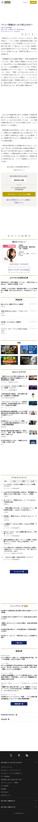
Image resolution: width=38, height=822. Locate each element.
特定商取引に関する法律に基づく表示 (11, 779)
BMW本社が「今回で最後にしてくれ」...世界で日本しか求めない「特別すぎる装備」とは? (19, 283)
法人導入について (6, 795)
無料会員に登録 (19, 180)
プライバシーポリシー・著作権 (9, 782)
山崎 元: (6, 27)
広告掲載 (3, 789)
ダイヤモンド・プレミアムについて (11, 770)
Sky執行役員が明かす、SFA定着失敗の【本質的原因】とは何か (19, 630)
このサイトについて (6, 767)
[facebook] (19, 755)
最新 (5, 481)
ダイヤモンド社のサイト (8, 801)
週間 (23, 481)
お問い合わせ (4, 792)
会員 (32, 481)
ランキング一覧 (19, 572)
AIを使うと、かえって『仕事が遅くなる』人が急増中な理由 (19, 636)
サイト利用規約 (5, 776)
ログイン (25, 2)
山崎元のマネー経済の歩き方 (17, 29)
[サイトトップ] (7, 2)
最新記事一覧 (19, 704)
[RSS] (27, 755)
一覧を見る (19, 643)
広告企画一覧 (5, 719)
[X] (11, 755)
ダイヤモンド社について (8, 807)
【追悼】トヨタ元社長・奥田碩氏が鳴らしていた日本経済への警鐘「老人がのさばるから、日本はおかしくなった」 (19, 290)
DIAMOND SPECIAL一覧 (9, 715)
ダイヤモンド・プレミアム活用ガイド (11, 773)
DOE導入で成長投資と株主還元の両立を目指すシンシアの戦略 (19, 611)
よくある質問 (4, 786)
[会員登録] (33, 2)
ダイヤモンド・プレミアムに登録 (19, 194)
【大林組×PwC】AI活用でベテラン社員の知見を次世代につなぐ (19, 618)
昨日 (14, 481)
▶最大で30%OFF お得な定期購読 (19, 270)
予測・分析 (4, 29)
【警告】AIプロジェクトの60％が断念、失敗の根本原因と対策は (19, 624)
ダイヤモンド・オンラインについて (11, 762)
